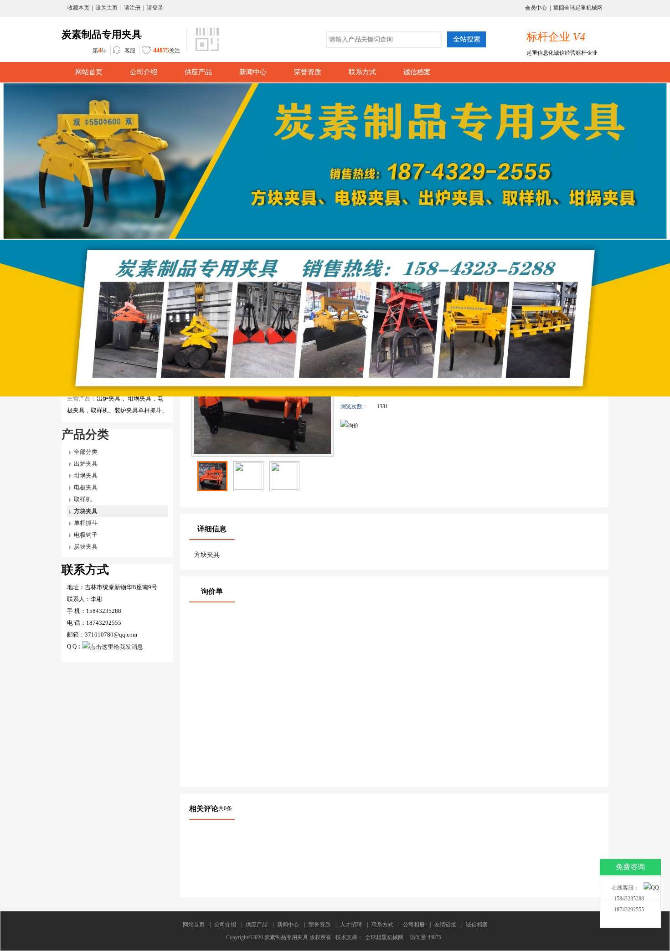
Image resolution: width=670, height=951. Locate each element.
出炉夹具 (86, 463)
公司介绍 (225, 924)
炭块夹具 (86, 546)
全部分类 (86, 451)
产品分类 (85, 434)
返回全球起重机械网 (578, 8)
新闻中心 (288, 924)
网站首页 (194, 924)
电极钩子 (86, 534)
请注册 (132, 8)
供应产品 (257, 924)
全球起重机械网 (384, 937)
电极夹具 (86, 487)
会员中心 (536, 8)
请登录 (155, 8)
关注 (166, 50)
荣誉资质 (319, 924)
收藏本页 (78, 8)
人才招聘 (351, 924)
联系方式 (382, 924)
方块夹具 (86, 511)
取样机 (83, 499)
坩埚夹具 (86, 475)
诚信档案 (477, 924)
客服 (129, 50)
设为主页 (107, 8)
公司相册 (414, 924)
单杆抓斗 (86, 522)
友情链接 (445, 924)
